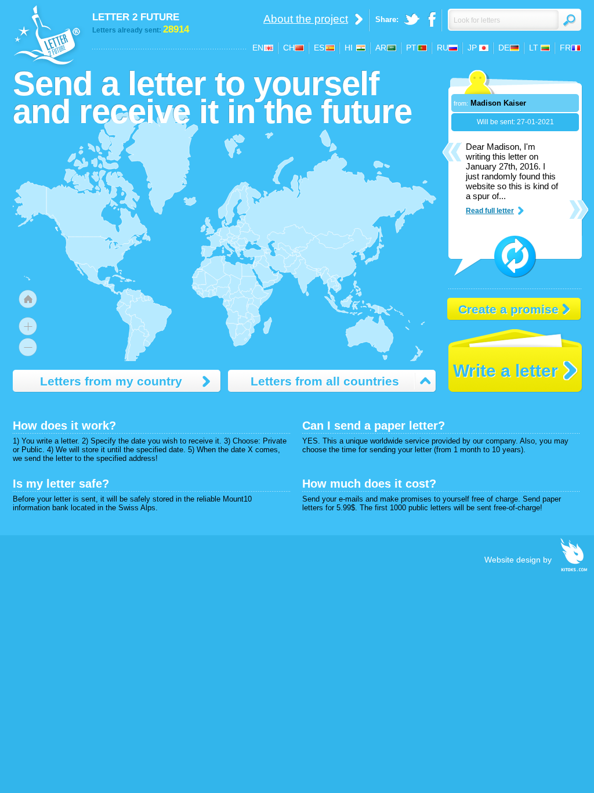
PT (411, 47)
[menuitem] (276, 273)
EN (257, 47)
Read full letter (490, 211)
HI (349, 47)
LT (533, 47)
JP (472, 47)
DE (503, 47)
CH (289, 47)
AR (380, 47)
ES (319, 47)
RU (442, 47)
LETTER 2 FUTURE (135, 17)
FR (565, 47)
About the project (305, 19)
